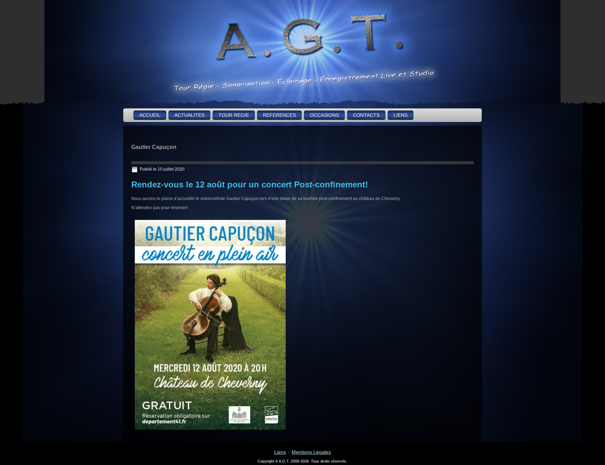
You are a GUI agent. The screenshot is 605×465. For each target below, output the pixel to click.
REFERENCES (279, 115)
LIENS (401, 115)
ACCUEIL (149, 115)
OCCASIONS (324, 115)
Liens (280, 452)
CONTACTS (366, 115)
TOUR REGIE (233, 115)
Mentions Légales (311, 452)
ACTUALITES (189, 115)
